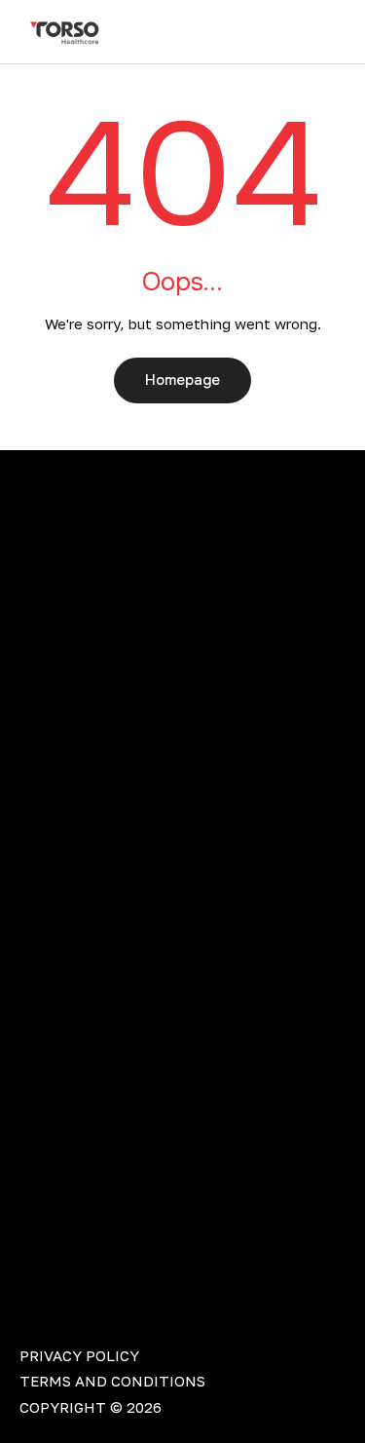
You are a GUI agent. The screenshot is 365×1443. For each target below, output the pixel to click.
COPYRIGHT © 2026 (90, 1407)
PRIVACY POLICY (79, 1355)
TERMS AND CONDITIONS (112, 1380)
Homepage (182, 380)
